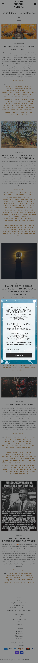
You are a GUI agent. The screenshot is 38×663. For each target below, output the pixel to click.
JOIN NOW (19, 355)
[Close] (34, 301)
